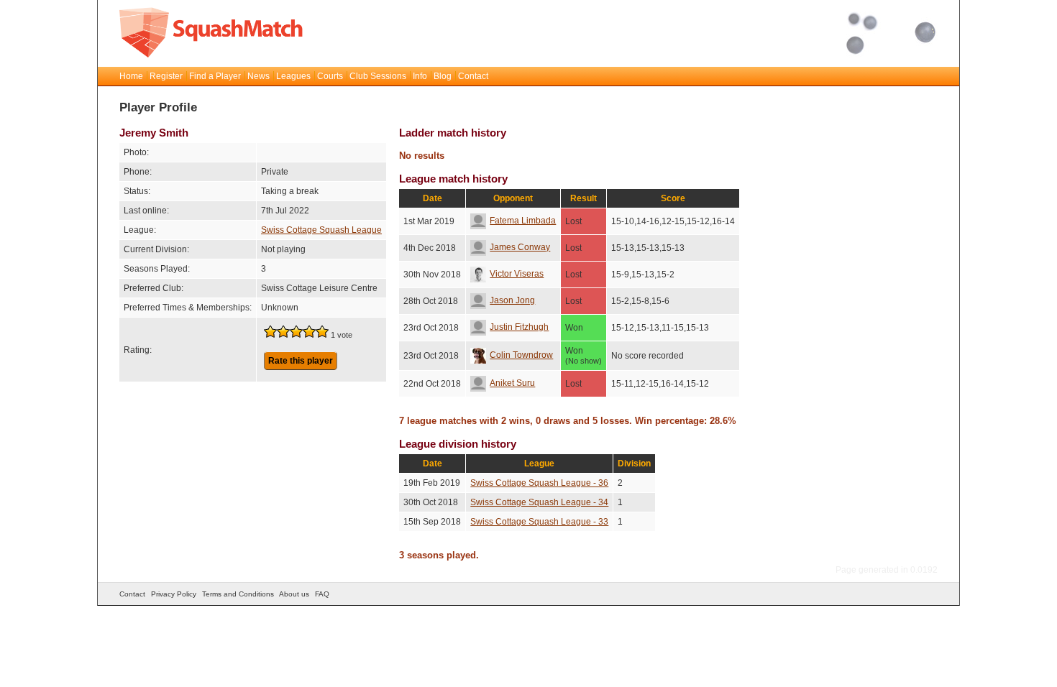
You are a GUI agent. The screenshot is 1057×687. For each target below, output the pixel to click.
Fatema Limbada (523, 221)
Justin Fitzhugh (519, 327)
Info (420, 76)
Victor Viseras (517, 274)
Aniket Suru (512, 383)
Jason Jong (512, 300)
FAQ (322, 594)
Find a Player (215, 76)
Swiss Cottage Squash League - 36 (539, 483)
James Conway (520, 247)
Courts (330, 76)
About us (294, 594)
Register (166, 76)
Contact (473, 76)
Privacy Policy (173, 594)
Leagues (293, 76)
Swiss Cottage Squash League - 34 (539, 502)
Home (131, 76)
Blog (443, 76)
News (258, 76)
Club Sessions (377, 76)
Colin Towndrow (521, 355)
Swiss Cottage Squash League (321, 230)
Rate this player (300, 361)
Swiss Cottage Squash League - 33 (539, 522)
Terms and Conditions (238, 594)
